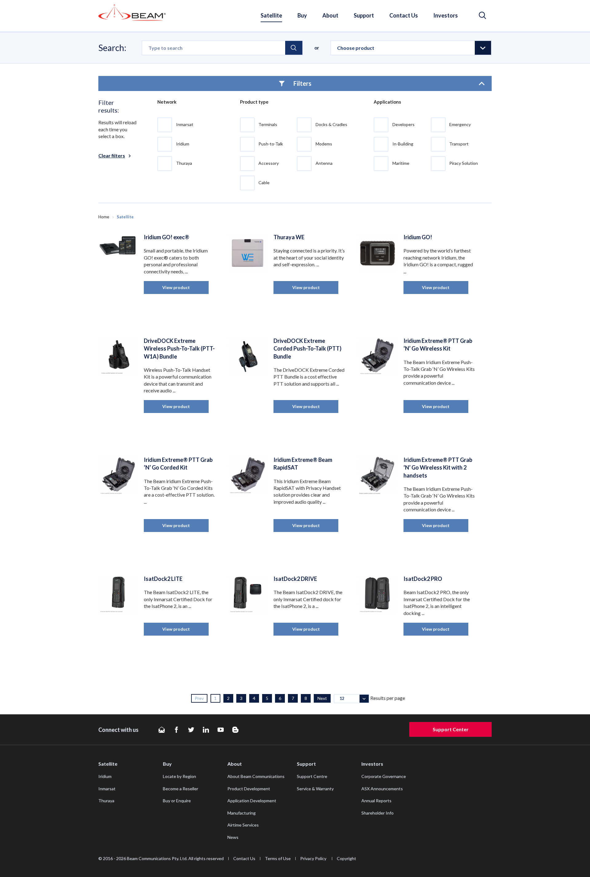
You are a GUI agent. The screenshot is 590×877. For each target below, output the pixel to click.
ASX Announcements (382, 788)
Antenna (324, 163)
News (232, 837)
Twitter (191, 730)
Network (166, 102)
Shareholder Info (377, 812)
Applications (387, 102)
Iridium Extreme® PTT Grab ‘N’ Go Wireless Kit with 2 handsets (437, 467)
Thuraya (184, 163)
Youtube (221, 730)
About (330, 15)
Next (322, 698)
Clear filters (111, 155)
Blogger (235, 730)
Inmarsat (184, 124)
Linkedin (206, 730)
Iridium (182, 143)
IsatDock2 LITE (163, 578)
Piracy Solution (463, 163)
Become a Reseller (180, 788)
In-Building (402, 143)
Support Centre (312, 776)
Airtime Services (243, 824)
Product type (254, 102)
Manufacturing (241, 812)
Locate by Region (179, 776)
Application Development (251, 800)
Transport (459, 143)
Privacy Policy (313, 858)
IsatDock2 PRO (422, 578)
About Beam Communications (256, 776)
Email (162, 730)
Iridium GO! (417, 237)
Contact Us (403, 15)
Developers (403, 124)
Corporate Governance (383, 776)
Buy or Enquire (177, 800)
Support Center (451, 729)
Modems (324, 143)
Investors (445, 15)
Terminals (267, 124)
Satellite (271, 15)
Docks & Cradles (331, 124)
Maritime (400, 163)
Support (364, 15)
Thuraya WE (289, 237)
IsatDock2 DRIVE (295, 578)
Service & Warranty (315, 788)
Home (103, 216)
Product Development (248, 788)
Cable (263, 182)
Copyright (346, 858)
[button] (482, 15)
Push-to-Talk (270, 143)
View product (176, 287)
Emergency (460, 124)
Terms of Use (278, 858)
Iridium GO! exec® (166, 237)
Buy (302, 15)
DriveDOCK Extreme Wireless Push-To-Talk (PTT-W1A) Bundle (179, 348)
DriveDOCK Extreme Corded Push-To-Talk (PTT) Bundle (307, 348)
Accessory (268, 163)
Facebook (176, 730)
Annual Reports (376, 800)
